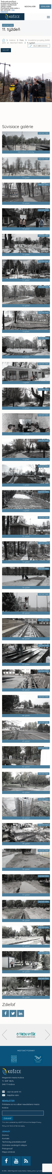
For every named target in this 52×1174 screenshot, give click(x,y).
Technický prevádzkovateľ (14, 1142)
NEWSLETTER (8, 1100)
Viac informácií (8, 11)
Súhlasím (45, 7)
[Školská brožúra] (26, 1035)
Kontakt (5, 1138)
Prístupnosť (7, 1148)
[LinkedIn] (20, 1013)
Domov (5, 1135)
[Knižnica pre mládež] (38, 1060)
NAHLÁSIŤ (5, 50)
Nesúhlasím (30, 7)
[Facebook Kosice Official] (6, 1161)
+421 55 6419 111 (14, 1092)
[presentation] (4, 1035)
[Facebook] (5, 1013)
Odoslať (7, 1118)
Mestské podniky (26, 1050)
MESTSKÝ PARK (16, 43)
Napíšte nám (13, 1095)
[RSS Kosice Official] (26, 1161)
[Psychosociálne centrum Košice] (14, 1060)
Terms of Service (15, 1126)
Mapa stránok (8, 1152)
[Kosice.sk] (12, 16)
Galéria (12, 40)
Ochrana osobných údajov (14, 1145)
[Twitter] (13, 1013)
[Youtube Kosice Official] (16, 1161)
